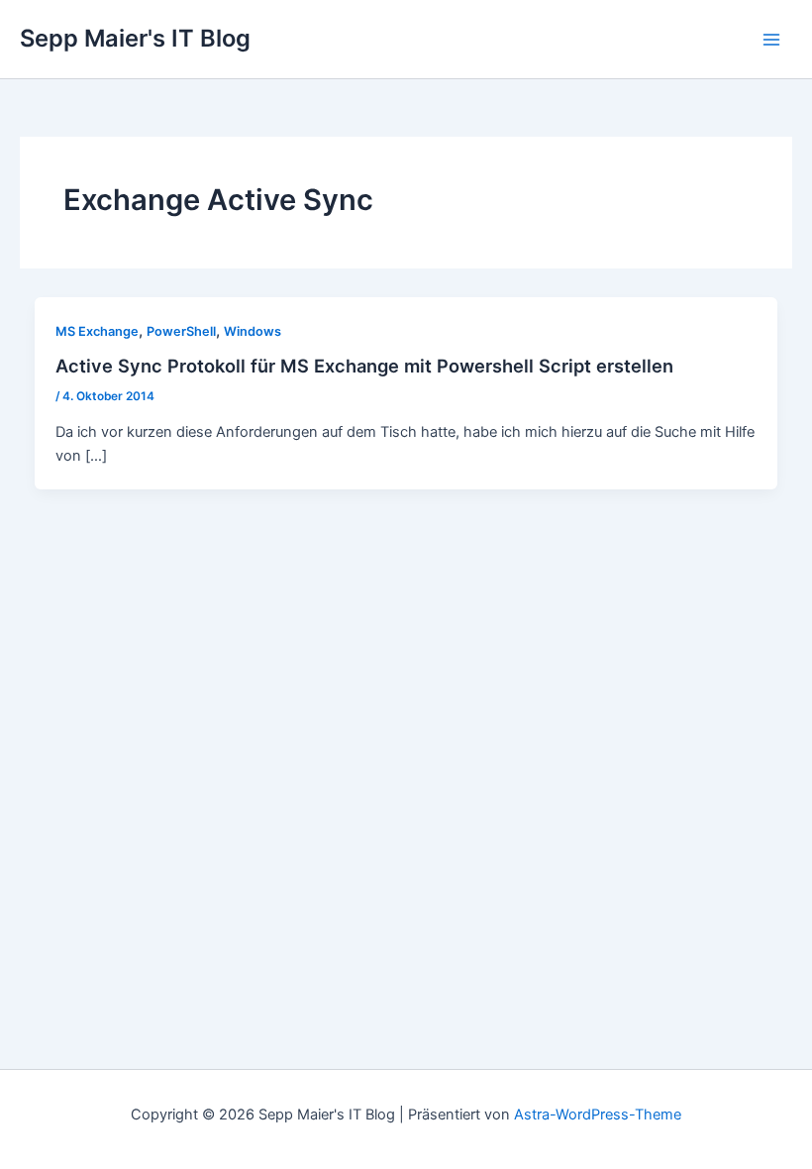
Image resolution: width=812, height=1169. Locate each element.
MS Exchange (97, 331)
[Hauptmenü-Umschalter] (771, 39)
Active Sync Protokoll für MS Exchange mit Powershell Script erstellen (364, 365)
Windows (252, 331)
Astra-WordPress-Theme (597, 1114)
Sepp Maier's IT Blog (135, 38)
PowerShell (181, 331)
